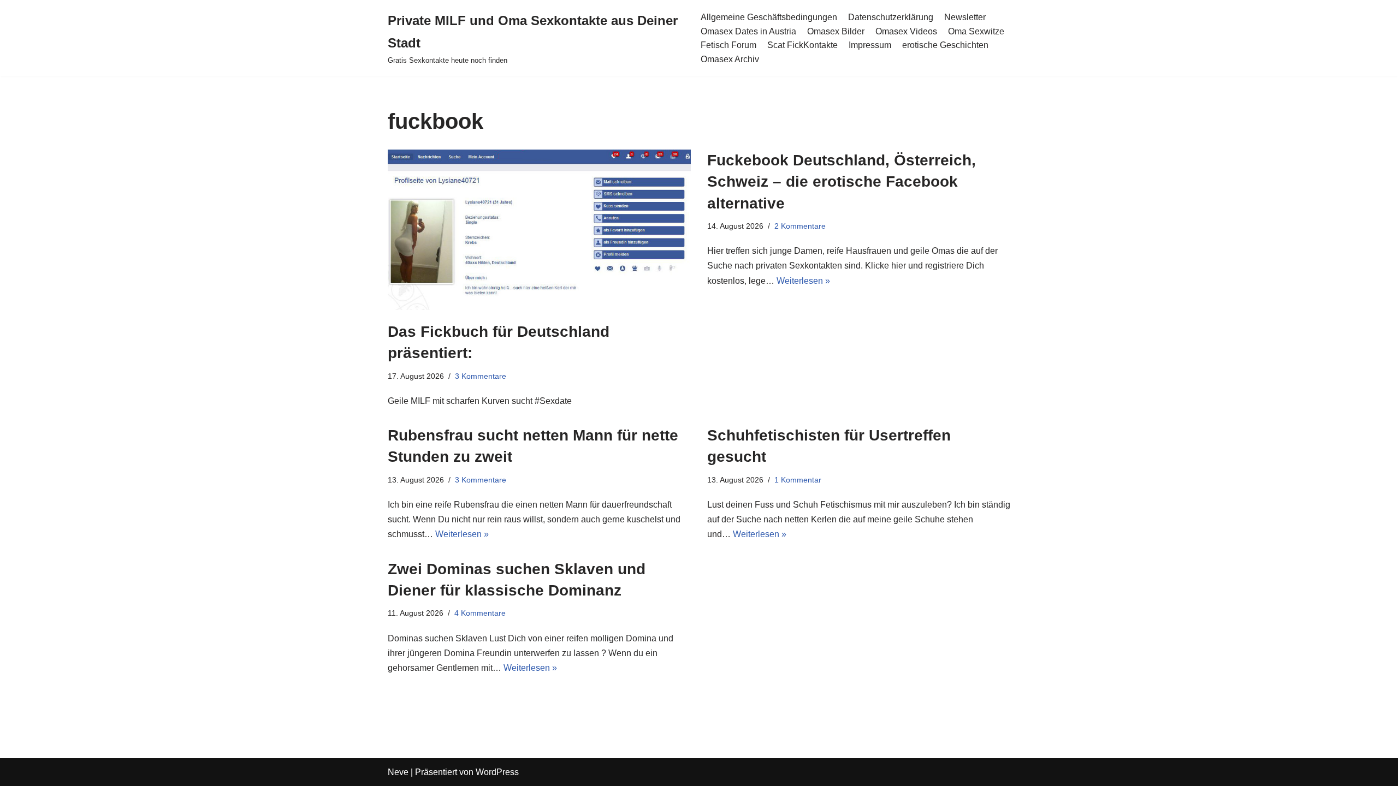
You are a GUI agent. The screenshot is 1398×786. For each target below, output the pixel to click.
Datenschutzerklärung (890, 17)
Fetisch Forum (728, 45)
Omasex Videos (906, 31)
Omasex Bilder (835, 31)
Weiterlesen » (803, 280)
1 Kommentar (797, 479)
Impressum (870, 45)
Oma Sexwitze (976, 31)
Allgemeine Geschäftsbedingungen (769, 17)
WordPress (497, 772)
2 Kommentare (800, 226)
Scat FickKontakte (802, 45)
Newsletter (965, 17)
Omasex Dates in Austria (748, 31)
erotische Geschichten (945, 45)
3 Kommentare (480, 376)
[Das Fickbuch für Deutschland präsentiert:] (539, 230)
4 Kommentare (480, 613)
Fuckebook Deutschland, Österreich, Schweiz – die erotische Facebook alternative (841, 181)
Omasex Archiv (730, 59)
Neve (398, 772)
